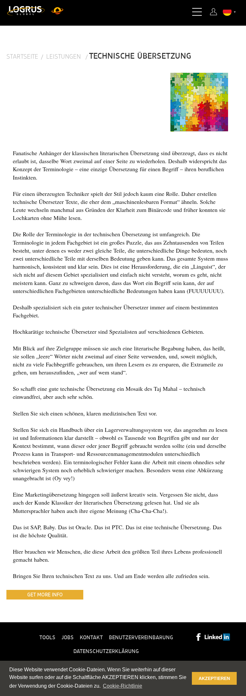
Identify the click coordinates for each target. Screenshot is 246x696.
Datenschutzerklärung (106, 651)
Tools (47, 637)
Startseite (22, 57)
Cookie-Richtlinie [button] (122, 686)
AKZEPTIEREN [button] (214, 678)
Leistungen (64, 57)
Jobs (68, 637)
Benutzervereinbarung (141, 637)
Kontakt (91, 637)
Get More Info (45, 594)
